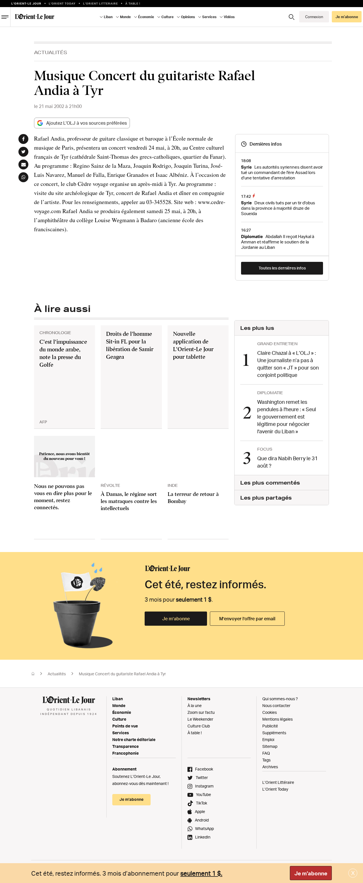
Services (120, 732)
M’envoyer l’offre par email (247, 618)
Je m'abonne (310, 873)
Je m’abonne (176, 618)
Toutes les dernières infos (282, 268)
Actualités (50, 52)
